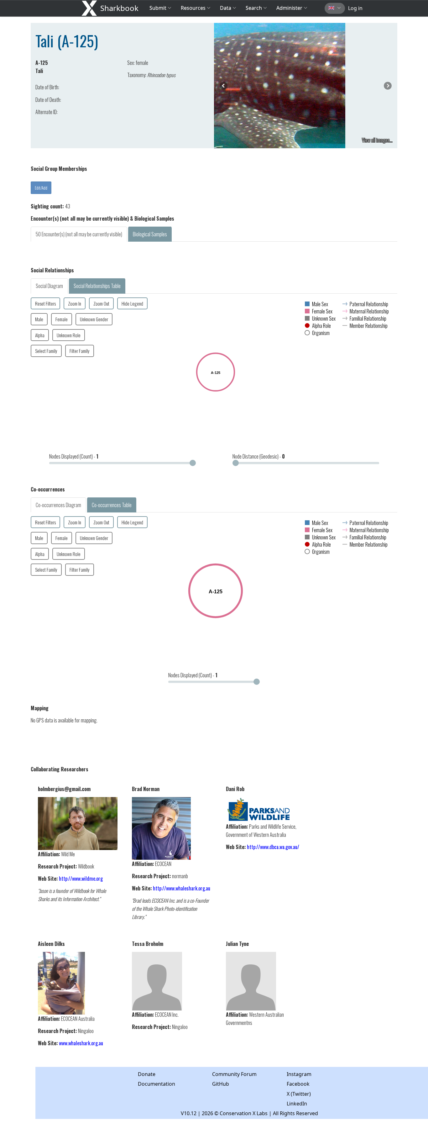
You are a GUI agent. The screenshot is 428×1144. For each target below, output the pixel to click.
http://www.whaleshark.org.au (181, 888)
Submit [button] (158, 7)
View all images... (377, 140)
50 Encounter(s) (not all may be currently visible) (79, 234)
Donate (146, 1074)
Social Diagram (49, 286)
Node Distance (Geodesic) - (258, 456)
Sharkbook (119, 8)
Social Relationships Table (97, 286)
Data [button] (226, 7)
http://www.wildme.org (81, 878)
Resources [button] (193, 7)
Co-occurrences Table (112, 505)
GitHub (220, 1083)
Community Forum (234, 1074)
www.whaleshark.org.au (81, 1043)
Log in (355, 8)
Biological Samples (150, 234)
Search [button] (254, 7)
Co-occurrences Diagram (58, 505)
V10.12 (188, 1113)
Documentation (156, 1083)
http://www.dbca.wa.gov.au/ (273, 847)
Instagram (299, 1074)
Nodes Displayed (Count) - (73, 456)
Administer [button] (289, 7)
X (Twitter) (299, 1093)
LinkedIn (297, 1103)
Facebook (298, 1083)
